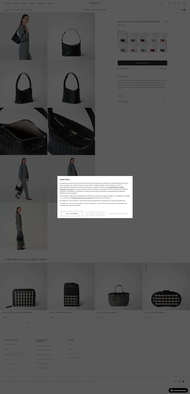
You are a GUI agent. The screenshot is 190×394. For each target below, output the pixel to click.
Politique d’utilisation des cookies (82, 198)
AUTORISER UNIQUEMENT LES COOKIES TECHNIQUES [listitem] (95, 214)
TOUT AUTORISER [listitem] (72, 213)
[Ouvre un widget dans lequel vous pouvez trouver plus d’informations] (178, 390)
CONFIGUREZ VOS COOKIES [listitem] (118, 213)
